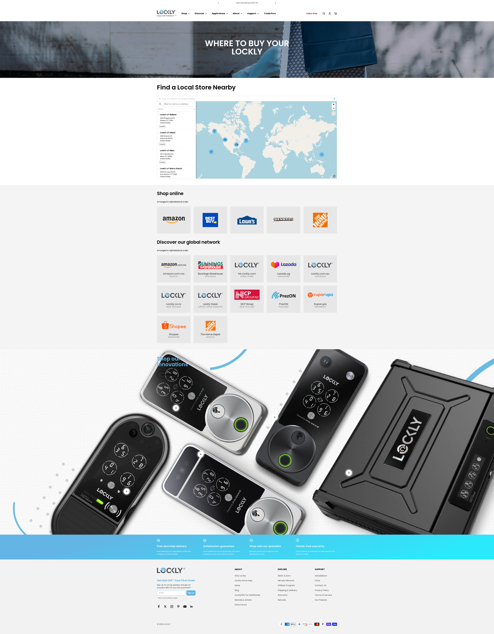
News (237, 585)
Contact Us (320, 585)
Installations (321, 575)
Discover (199, 13)
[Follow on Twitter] (165, 606)
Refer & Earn (284, 575)
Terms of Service (323, 595)
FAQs (317, 580)
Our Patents (321, 599)
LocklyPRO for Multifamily (247, 595)
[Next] (275, 3)
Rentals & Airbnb (243, 599)
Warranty (283, 595)
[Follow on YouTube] (185, 606)
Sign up (191, 593)
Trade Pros (270, 13)
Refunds (282, 599)
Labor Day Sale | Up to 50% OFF (247, 3)
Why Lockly (240, 575)
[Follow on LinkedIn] (191, 606)
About (236, 13)
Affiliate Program (286, 585)
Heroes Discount (286, 580)
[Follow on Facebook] (158, 606)
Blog (237, 590)
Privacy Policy (322, 590)
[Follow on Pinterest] (178, 606)
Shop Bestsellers (169, 375)
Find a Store (241, 604)
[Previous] (218, 3)
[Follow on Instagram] (172, 606)
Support (251, 13)
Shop (184, 13)
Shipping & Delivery (287, 590)
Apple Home (218, 13)
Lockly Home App (243, 580)
